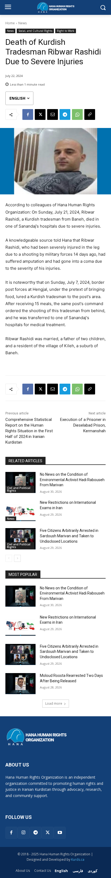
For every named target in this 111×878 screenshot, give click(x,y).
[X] (40, 114)
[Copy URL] (89, 114)
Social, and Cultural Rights (35, 31)
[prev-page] (8, 558)
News (22, 23)
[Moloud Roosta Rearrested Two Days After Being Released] (20, 683)
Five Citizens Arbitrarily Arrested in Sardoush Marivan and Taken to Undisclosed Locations (69, 535)
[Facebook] (27, 114)
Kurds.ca (77, 859)
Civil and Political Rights (18, 489)
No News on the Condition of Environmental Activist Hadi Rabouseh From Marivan (72, 479)
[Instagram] (24, 833)
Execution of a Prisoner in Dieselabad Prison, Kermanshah (83, 425)
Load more (53, 703)
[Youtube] (60, 833)
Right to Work (65, 31)
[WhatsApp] (77, 114)
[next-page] (17, 558)
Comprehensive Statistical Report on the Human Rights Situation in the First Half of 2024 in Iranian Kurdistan (29, 431)
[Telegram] (65, 114)
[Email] (52, 114)
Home (10, 23)
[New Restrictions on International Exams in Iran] (20, 510)
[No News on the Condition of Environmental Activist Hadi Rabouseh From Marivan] (20, 482)
